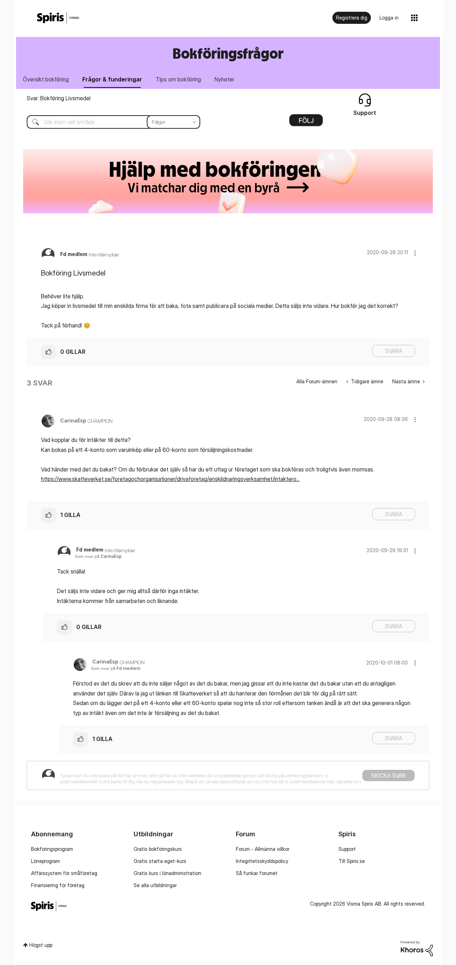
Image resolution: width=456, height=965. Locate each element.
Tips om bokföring (178, 79)
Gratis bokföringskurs (158, 849)
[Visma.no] (58, 18)
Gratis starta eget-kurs (160, 861)
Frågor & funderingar (112, 79)
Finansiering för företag (57, 885)
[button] (415, 252)
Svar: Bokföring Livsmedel (58, 98)
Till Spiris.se (351, 861)
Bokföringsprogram (52, 849)
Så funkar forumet (257, 873)
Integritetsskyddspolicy (262, 861)
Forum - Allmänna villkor (262, 849)
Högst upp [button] (40, 945)
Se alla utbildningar (155, 885)
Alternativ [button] (306, 123)
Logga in (389, 18)
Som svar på (98, 556)
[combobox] (108, 122)
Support (347, 849)
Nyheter (224, 79)
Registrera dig (351, 18)
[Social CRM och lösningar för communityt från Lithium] (417, 948)
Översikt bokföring (46, 79)
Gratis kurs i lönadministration (167, 873)
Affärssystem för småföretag (64, 873)
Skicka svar (388, 775)
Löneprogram (45, 861)
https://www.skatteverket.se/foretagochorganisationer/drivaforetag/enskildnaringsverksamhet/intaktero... (170, 479)
